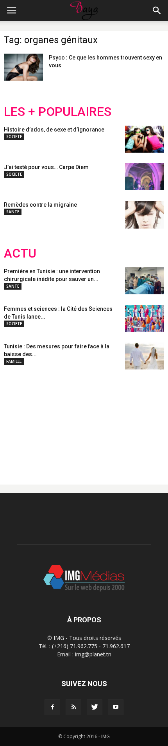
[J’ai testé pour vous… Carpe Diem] (144, 176)
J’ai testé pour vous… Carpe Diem (46, 167)
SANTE (12, 211)
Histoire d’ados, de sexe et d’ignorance (54, 129)
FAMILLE (13, 361)
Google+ (107, 420)
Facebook (18, 420)
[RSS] (73, 707)
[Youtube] (115, 707)
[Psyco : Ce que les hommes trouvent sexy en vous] (23, 67)
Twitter (48, 420)
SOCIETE (14, 136)
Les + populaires (57, 112)
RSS (77, 420)
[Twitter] (94, 707)
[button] (157, 10)
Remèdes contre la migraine (40, 205)
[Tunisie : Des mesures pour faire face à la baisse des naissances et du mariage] (144, 355)
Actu (20, 253)
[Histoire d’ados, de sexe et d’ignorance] (144, 139)
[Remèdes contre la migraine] (144, 215)
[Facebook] (52, 707)
